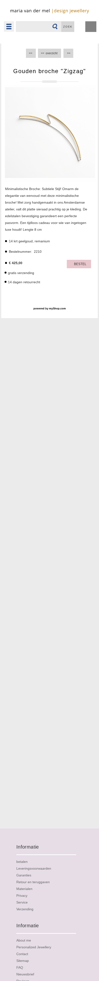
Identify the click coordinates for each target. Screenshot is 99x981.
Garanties (23, 875)
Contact (22, 954)
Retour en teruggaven (33, 882)
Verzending (24, 909)
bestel (80, 264)
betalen (22, 862)
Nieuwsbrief (25, 974)
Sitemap (22, 961)
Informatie (27, 847)
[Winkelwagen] (91, 27)
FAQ (19, 967)
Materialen (24, 889)
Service (22, 902)
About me (23, 940)
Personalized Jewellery (33, 947)
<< (31, 53)
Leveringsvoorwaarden (33, 868)
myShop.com (57, 308)
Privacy (21, 895)
